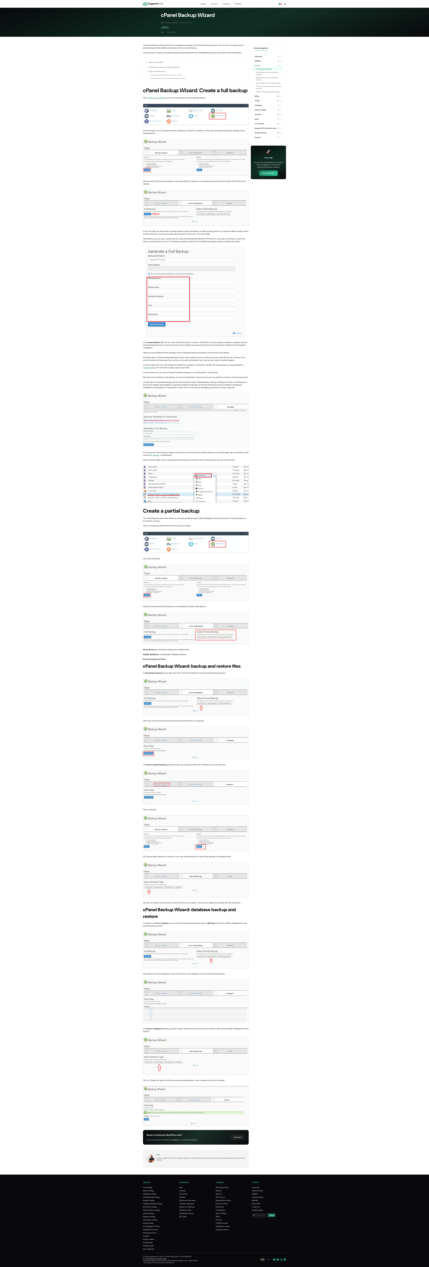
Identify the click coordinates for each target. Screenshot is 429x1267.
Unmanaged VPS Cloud (151, 1226)
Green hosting (221, 1213)
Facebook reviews (222, 1230)
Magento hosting (149, 1217)
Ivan (162, 32)
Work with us (220, 1197)
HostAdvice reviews (223, 1226)
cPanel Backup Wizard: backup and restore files (166, 75)
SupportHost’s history (223, 1200)
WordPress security (186, 1213)
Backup (174, 23)
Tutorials (168, 23)
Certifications (220, 1210)
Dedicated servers (149, 1233)
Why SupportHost (222, 1187)
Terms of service (151, 1259)
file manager (154, 455)
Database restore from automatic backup (267, 79)
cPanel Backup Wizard (263, 69)
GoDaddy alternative (186, 1204)
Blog (180, 1187)
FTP (168, 241)
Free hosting (147, 1187)
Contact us (256, 1207)
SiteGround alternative (187, 1200)
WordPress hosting (150, 1207)
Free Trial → (238, 1137)
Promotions (183, 1194)
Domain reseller (148, 1239)
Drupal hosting (148, 1223)
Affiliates (238, 4)
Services (214, 4)
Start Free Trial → (268, 173)
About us (219, 1194)
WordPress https (185, 1210)
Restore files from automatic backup (268, 92)
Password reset (257, 1191)
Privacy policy (162, 1259)
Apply (272, 1215)
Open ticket (256, 1204)
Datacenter (220, 1207)
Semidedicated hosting (151, 1197)
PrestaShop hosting (150, 1220)
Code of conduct (222, 1204)
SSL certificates (148, 1249)
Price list (219, 1220)
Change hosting (257, 1197)
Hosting (203, 4)
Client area (256, 1187)
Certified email (148, 1246)
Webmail (255, 1200)
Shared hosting (148, 1191)
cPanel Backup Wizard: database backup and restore (167, 78)
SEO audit (182, 1217)
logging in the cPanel (156, 98)
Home (163, 23)
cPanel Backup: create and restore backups (267, 73)
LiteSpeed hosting (149, 1194)
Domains (146, 1236)
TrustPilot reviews (222, 1223)
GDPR (218, 1217)
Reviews (218, 1191)
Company (226, 4)
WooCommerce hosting (151, 1210)
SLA (144, 1259)
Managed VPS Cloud (150, 1230)
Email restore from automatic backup (268, 83)
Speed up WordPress (187, 1207)
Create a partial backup (157, 71)
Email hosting (147, 1243)
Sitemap (182, 1197)
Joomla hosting (148, 1213)
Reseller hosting (148, 1200)
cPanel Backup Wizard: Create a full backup (164, 67)
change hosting (149, 367)
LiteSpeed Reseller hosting (152, 1204)
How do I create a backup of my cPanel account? (268, 87)
